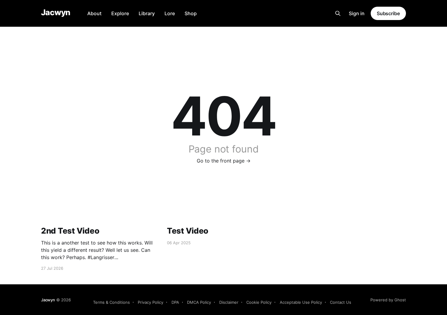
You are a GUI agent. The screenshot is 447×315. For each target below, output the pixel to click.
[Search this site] (338, 13)
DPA (175, 302)
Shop (191, 13)
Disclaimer (228, 302)
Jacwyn (55, 12)
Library (147, 13)
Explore (120, 13)
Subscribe (388, 13)
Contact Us (340, 302)
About (94, 13)
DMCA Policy (199, 302)
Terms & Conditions (111, 302)
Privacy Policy (150, 302)
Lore (170, 13)
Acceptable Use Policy (301, 302)
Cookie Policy (259, 302)
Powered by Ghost (388, 299)
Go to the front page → (224, 161)
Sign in (357, 13)
